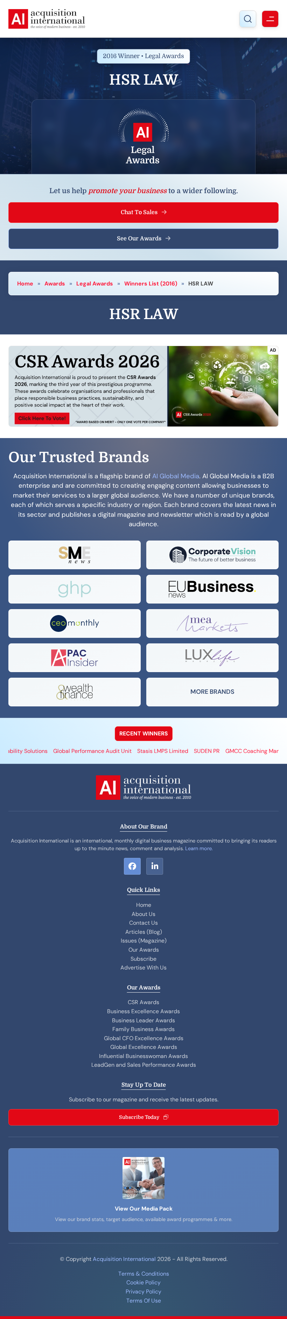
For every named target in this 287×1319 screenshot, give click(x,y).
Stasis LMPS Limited (135, 751)
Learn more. (199, 848)
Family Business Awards (143, 1029)
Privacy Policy (143, 1291)
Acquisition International (124, 1259)
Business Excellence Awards (143, 1011)
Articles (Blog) (143, 932)
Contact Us (143, 922)
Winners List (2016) (150, 283)
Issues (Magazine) (144, 940)
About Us (143, 914)
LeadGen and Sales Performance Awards (143, 1064)
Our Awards (143, 949)
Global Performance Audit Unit (65, 751)
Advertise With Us (143, 967)
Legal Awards (94, 283)
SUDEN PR (179, 751)
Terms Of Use (143, 1300)
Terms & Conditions (143, 1273)
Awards (54, 283)
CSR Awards (143, 1002)
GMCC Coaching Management (236, 751)
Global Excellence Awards (143, 1047)
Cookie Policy (143, 1282)
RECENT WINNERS (143, 733)
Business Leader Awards (143, 1020)
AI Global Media (175, 476)
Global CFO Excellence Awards (143, 1038)
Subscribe (143, 958)
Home (25, 283)
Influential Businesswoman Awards (143, 1056)
